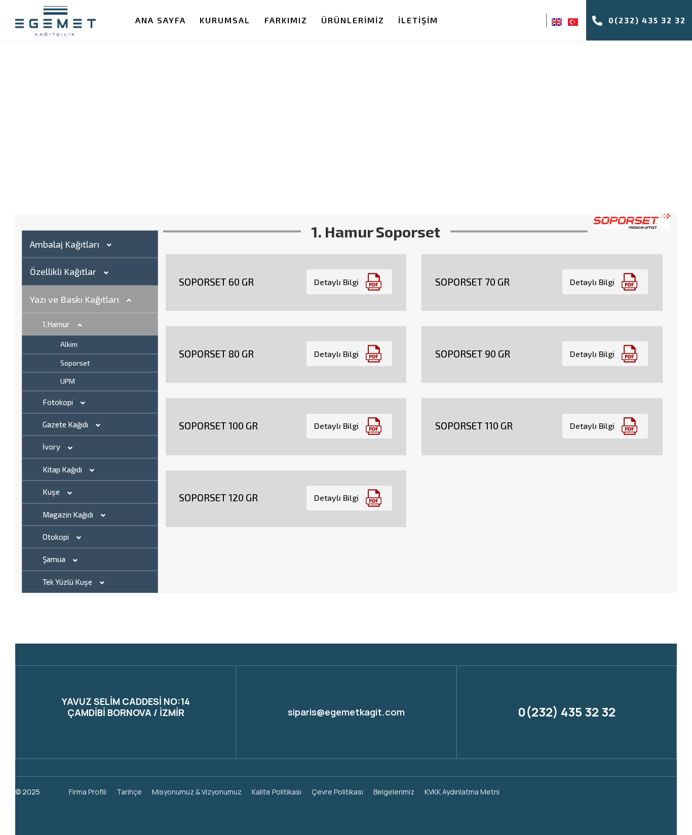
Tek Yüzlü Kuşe (67, 581)
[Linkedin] (535, 21)
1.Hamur (56, 324)
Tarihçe (129, 792)
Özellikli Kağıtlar (63, 271)
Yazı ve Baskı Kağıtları (74, 299)
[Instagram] (521, 21)
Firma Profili (87, 792)
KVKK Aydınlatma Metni (462, 792)
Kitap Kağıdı (62, 469)
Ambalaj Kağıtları (64, 244)
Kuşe (51, 491)
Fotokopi (58, 402)
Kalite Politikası (276, 792)
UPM (67, 381)
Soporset (75, 363)
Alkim (69, 344)
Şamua (54, 559)
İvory (51, 446)
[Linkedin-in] (646, 792)
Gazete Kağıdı (65, 424)
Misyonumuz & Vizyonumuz (197, 792)
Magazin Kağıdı (68, 514)
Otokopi (56, 536)
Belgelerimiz (393, 792)
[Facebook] (507, 21)
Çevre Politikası (337, 792)
